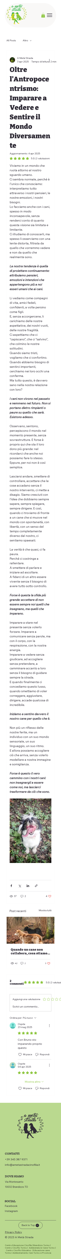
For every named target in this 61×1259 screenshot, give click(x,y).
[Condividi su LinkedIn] (27, 885)
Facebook (11, 1206)
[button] (43, 15)
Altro (25, 40)
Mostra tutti (45, 910)
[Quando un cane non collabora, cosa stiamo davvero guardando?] (30, 930)
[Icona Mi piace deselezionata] (20, 1055)
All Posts (11, 40)
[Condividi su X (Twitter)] (19, 885)
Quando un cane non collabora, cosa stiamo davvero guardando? (29, 951)
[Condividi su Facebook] (11, 885)
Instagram (11, 1211)
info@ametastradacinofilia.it (22, 1164)
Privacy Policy (13, 1232)
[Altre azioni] (49, 60)
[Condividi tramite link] (36, 885)
